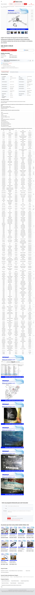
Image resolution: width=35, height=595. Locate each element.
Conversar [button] (26, 50)
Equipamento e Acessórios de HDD (5, 570)
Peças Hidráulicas (20, 570)
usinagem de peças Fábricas (25, 580)
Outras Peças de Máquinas (5, 572)
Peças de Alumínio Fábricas (5, 580)
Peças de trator (28, 570)
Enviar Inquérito (9, 50)
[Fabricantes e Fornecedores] (17, 1)
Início (1, 6)
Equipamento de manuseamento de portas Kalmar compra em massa (11, 585)
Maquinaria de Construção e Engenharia (20, 6)
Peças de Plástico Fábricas (15, 580)
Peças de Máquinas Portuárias (13, 570)
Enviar (9, 518)
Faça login (2, 67)
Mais (1, 586)
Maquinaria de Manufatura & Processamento (8, 6)
